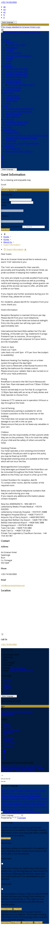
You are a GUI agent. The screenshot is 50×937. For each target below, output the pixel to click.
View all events (7, 714)
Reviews (9, 58)
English (6, 683)
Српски (43, 807)
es (4, 12)
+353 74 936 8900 (9, 2)
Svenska (36, 807)
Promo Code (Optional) (11, 226)
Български (6, 798)
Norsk (34, 801)
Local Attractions (13, 53)
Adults (4, 205)
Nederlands (42, 801)
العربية (17, 793)
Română (28, 807)
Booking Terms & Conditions (19, 151)
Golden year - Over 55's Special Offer (22, 143)
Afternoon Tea (12, 116)
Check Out (5, 202)
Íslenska (26, 801)
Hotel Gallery (12, 47)
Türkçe (4, 804)
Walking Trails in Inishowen (18, 55)
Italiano (6, 691)
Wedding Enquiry (13, 87)
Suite (8, 103)
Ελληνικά (5, 793)
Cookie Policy (7, 770)
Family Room (11, 100)
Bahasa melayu (28, 796)
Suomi (23, 793)
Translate (21, 817)
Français (7, 688)
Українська (17, 804)
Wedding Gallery (13, 82)
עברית (20, 801)
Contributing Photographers (21, 85)
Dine (5, 106)
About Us (10, 42)
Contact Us (8, 146)
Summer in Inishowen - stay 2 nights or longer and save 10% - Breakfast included (27, 136)
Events (9, 61)
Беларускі (16, 798)
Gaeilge (30, 793)
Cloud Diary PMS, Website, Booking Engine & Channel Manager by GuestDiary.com (21, 766)
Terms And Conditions (25, 770)
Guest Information (16, 45)
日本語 (26, 804)
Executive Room (13, 98)
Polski (3, 807)
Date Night (11, 140)
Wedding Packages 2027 (17, 71)
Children (5, 216)
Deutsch (7, 680)
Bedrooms (8, 93)
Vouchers (7, 127)
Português (40, 804)
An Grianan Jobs (13, 148)
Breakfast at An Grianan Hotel (19, 108)
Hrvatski (43, 798)
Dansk (42, 790)
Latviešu (5, 796)
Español (7, 686)
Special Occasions (14, 114)
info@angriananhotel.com (13, 585)
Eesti (12, 793)
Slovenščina (13, 809)
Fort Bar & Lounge (11, 90)
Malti (38, 796)
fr (4, 15)
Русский (20, 807)
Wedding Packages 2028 (17, 74)
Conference (8, 119)
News (8, 63)
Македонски (15, 796)
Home (6, 39)
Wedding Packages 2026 (17, 69)
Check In (5, 199)
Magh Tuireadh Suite (15, 124)
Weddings (8, 66)
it (4, 17)
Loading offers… (13, 132)
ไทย (9, 804)
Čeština (24, 798)
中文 (31, 809)
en (4, 9)
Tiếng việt (11, 807)
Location (10, 50)
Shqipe (4, 809)
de (4, 7)
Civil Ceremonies (13, 79)
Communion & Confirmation (18, 111)
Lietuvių (37, 793)
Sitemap (40, 768)
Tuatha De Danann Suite (17, 122)
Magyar (35, 798)
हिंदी (29, 798)
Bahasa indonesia (9, 801)
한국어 (32, 804)
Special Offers (9, 130)
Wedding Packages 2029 (17, 77)
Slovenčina (24, 809)
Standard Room (13, 95)
